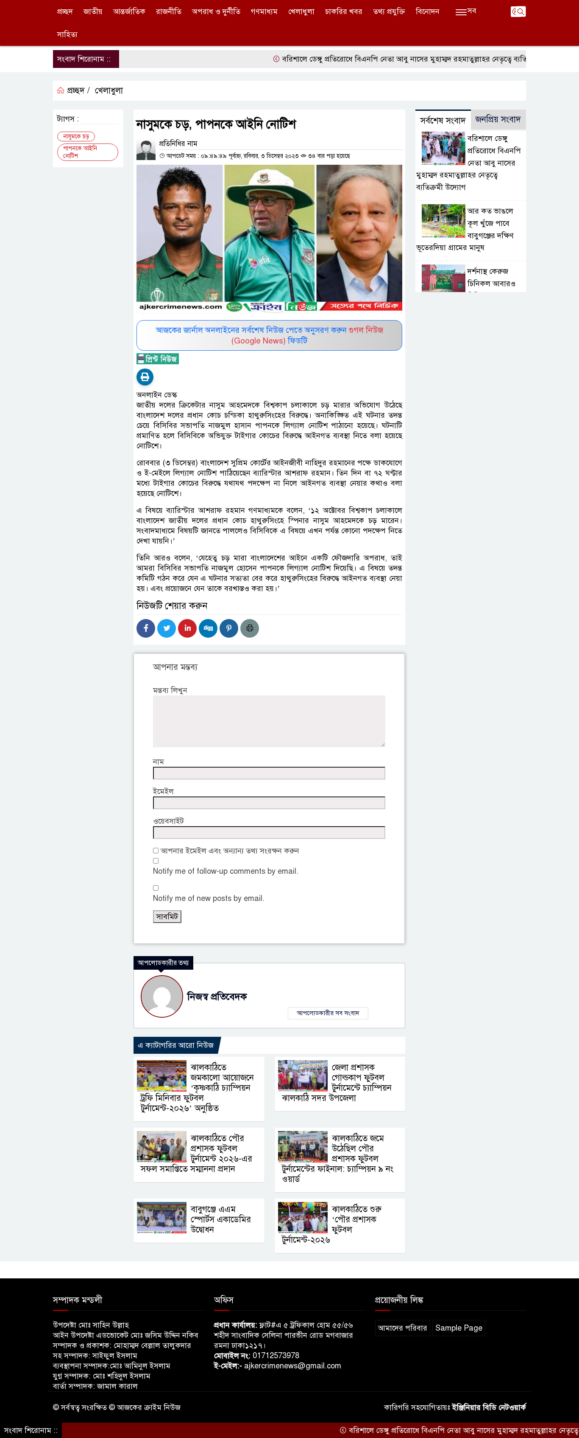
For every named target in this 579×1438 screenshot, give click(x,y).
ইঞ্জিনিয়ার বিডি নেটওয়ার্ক (489, 1407)
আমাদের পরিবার (402, 1328)
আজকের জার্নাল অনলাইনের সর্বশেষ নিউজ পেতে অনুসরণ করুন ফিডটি (269, 335)
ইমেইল (163, 791)
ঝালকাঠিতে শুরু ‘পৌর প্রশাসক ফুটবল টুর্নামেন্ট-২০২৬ (331, 1224)
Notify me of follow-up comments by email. (225, 871)
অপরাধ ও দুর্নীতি (216, 11)
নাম (158, 761)
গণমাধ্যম (264, 11)
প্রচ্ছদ (65, 11)
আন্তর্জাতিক (129, 11)
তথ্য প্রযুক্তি (389, 11)
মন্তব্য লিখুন (170, 690)
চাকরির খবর (343, 11)
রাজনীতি (168, 11)
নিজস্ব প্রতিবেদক (217, 997)
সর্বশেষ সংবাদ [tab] (443, 120)
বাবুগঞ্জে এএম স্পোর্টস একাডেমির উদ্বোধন (221, 1219)
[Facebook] (145, 628)
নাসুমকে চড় (76, 136)
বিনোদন (428, 11)
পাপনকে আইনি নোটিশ (80, 152)
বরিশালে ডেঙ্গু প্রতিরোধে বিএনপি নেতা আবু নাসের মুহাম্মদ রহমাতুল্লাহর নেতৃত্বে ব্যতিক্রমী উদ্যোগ (392, 59)
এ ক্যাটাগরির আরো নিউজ (176, 1045)
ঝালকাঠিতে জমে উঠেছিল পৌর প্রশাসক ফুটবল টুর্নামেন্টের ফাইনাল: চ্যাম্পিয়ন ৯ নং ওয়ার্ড (337, 1159)
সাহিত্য (67, 34)
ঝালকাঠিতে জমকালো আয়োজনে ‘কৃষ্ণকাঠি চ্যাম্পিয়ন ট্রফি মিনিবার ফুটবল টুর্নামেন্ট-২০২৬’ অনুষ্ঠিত (197, 1088)
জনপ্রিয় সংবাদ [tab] (498, 119)
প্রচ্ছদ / (77, 90)
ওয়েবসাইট (168, 821)
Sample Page (458, 1328)
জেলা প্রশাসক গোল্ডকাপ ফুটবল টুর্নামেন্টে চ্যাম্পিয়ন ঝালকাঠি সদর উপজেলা (337, 1082)
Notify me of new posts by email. (208, 898)
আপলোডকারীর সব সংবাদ (328, 1013)
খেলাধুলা (301, 11)
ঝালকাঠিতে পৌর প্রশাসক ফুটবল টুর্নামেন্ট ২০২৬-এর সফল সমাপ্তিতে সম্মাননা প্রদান (196, 1153)
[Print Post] (144, 377)
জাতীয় (93, 11)
